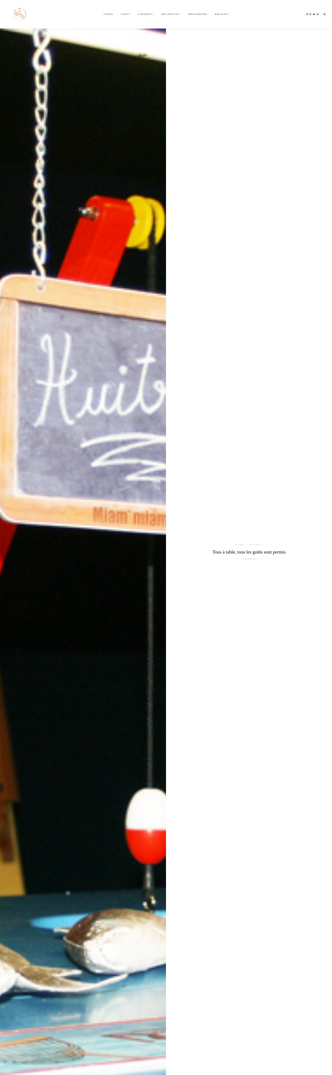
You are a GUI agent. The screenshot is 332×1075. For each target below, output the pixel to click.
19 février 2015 (249, 559)
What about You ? (170, 14)
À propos (108, 14)
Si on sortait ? (145, 14)
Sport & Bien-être (197, 14)
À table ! (125, 14)
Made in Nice (221, 14)
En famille (256, 545)
